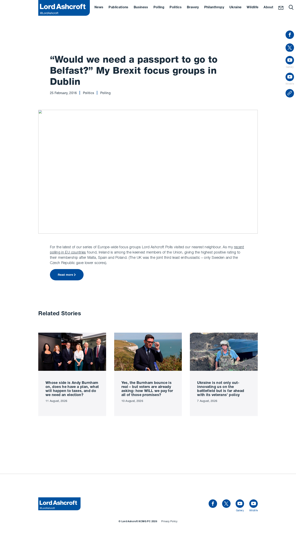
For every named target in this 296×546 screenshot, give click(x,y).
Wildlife (252, 7)
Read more (65, 275)
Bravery (193, 7)
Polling (159, 7)
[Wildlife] (253, 504)
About (268, 7)
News (98, 7)
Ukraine (235, 7)
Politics (176, 7)
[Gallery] (240, 504)
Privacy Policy (169, 521)
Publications (118, 7)
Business (141, 7)
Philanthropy (214, 7)
